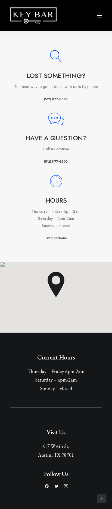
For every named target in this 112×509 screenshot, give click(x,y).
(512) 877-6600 (56, 99)
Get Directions (56, 238)
